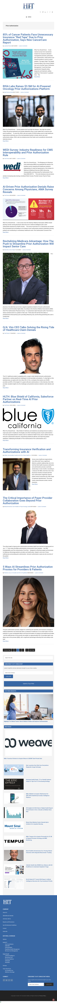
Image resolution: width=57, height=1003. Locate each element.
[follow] (43, 12)
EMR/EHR (7, 945)
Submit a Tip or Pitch (28, 683)
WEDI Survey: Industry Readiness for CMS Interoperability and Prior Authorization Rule (28, 152)
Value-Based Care (7, 968)
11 (27, 650)
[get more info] (53, 12)
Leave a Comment (23, 45)
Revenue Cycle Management (11, 950)
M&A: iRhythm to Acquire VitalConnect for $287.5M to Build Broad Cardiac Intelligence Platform (37, 795)
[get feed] (41, 12)
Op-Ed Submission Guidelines (9, 925)
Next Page (31, 650)
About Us (5, 912)
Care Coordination (9, 944)
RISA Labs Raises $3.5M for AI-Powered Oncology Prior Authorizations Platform (27, 87)
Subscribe (5, 931)
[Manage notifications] (53, 1000)
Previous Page (7, 650)
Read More (37, 77)
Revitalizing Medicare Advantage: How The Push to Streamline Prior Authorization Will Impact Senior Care (28, 244)
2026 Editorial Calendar (8, 915)
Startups (5, 965)
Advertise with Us (7, 918)
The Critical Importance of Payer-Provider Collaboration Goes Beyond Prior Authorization (27, 500)
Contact (4, 928)
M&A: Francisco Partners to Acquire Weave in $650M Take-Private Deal (23, 758)
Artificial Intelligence (10, 955)
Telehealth (7, 960)
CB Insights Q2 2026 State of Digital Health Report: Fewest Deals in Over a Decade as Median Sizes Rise (39, 809)
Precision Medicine (9, 959)
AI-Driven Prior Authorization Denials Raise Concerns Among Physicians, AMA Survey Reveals (28, 189)
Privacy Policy (42, 995)
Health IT (5, 942)
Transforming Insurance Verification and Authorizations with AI (27, 451)
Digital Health (6, 954)
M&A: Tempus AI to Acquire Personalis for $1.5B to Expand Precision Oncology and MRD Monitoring (39, 838)
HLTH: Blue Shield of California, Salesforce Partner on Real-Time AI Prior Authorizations (28, 399)
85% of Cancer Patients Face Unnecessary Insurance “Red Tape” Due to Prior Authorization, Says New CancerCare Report (28, 38)
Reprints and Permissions (8, 922)
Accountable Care (9, 970)
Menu (29, 17)
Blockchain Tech (9, 957)
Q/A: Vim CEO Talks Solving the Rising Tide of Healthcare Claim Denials (28, 329)
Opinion (5, 939)
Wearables (7, 962)
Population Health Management (12, 949)
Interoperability (8, 947)
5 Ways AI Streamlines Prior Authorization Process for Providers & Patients (28, 568)
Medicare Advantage (9, 972)
